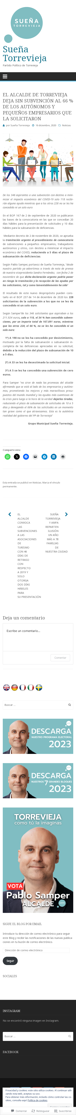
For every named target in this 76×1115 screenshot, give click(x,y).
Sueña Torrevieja (25, 53)
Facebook (10, 1052)
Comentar (60, 657)
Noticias (66, 125)
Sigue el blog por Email (22, 924)
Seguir (10, 960)
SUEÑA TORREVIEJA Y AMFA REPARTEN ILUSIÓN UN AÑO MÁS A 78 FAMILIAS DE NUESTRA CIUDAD (56, 533)
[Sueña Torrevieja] (38, 25)
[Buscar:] (38, 705)
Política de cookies (37, 1100)
